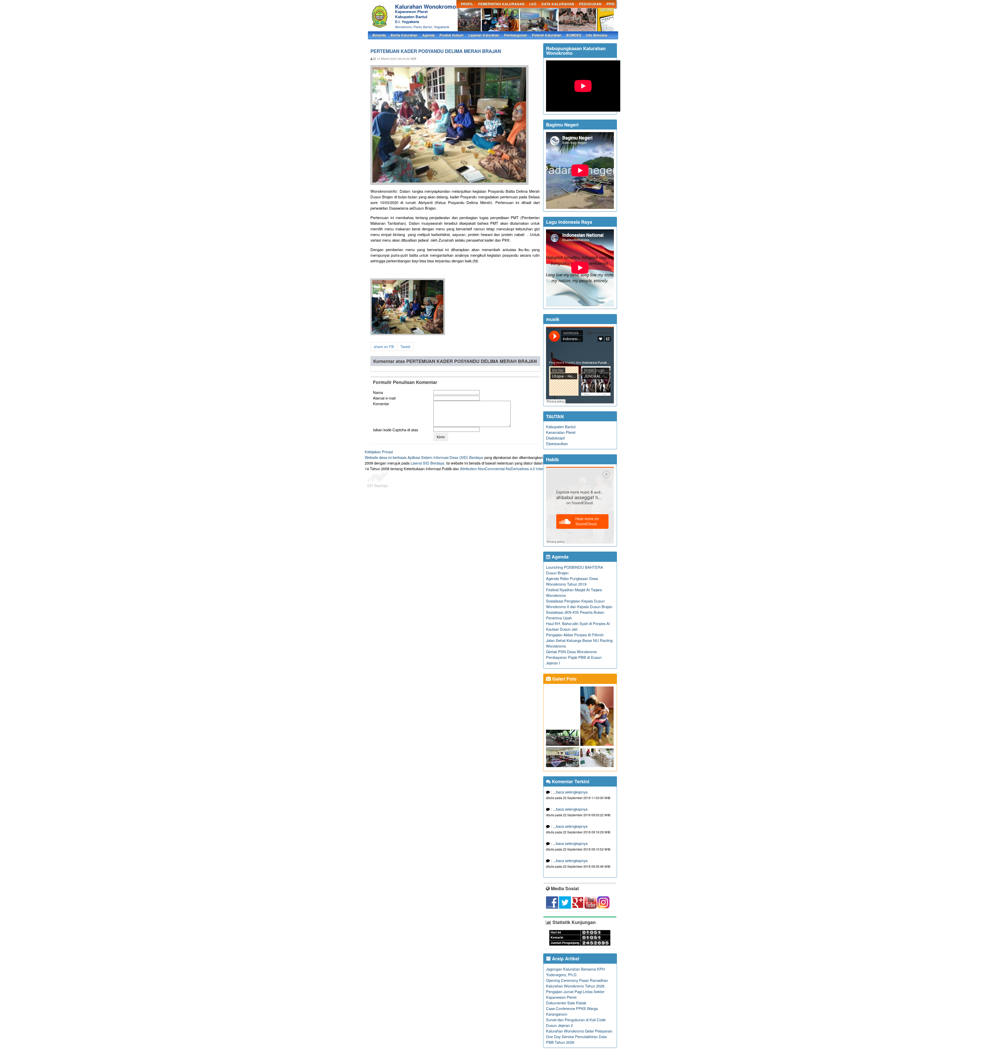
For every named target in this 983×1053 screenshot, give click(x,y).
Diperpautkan (557, 443)
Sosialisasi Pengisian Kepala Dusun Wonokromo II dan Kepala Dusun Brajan (579, 603)
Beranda (379, 35)
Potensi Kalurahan (546, 35)
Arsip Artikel (565, 958)
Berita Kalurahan (404, 35)
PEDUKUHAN (590, 4)
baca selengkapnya (571, 791)
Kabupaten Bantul (560, 426)
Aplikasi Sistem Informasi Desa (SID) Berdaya (445, 457)
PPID (610, 4)
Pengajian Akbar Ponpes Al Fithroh (575, 634)
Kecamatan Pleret (560, 432)
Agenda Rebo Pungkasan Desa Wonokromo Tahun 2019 (572, 581)
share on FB (384, 346)
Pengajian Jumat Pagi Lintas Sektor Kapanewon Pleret (575, 994)
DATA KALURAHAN (557, 4)
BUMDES (573, 35)
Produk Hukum (452, 35)
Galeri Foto (563, 678)
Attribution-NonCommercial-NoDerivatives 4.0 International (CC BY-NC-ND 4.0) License (532, 468)
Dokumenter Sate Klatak (566, 1002)
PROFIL (467, 4)
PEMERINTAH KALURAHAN (501, 4)
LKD (533, 4)
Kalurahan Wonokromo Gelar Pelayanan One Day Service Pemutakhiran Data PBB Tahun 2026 (579, 1036)
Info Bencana (596, 35)
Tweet (405, 346)
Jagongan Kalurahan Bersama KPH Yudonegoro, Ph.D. (575, 971)
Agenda (428, 35)
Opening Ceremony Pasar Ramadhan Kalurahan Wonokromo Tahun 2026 (577, 982)
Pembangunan (515, 35)
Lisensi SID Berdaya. (428, 463)
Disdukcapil (555, 437)
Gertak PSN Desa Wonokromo (571, 651)
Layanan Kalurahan (483, 35)
